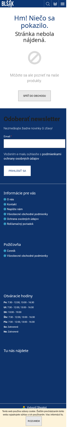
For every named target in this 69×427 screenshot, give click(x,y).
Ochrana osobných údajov (23, 219)
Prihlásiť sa (17, 170)
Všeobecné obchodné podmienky (27, 214)
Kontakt (12, 204)
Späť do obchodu (34, 95)
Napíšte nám (15, 209)
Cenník (11, 250)
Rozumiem (34, 421)
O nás (10, 199)
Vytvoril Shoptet (37, 407)
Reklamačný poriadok (20, 224)
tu (62, 414)
